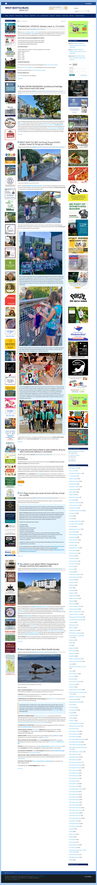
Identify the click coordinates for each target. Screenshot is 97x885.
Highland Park (42, 147)
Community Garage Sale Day (76, 510)
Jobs (38, 15)
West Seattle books (73, 736)
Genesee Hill (72, 580)
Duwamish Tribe (73, 542)
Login (70, 64)
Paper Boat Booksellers (26, 726)
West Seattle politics (74, 799)
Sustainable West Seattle (75, 702)
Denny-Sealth (72, 532)
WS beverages (72, 842)
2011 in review (72, 470)
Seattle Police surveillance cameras (77, 666)
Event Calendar (19, 15)
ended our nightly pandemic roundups (30, 32)
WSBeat (71, 860)
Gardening (71, 566)
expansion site (40, 606)
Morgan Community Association (31, 634)
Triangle (71, 712)
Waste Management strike (75, 723)
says (20, 123)
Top (18, 879)
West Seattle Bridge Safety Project (77, 739)
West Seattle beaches (74, 734)
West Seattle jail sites (74, 775)
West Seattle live (73, 781)
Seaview (71, 671)
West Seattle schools (74, 813)
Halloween (72, 585)
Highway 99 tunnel (73, 598)
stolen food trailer (53, 698)
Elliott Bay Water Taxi (74, 548)
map (29, 608)
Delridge (40, 91)
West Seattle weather (74, 823)
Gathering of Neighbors (75, 574)
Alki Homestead (73, 484)
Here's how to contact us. (39, 876)
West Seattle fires (73, 759)
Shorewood (72, 679)
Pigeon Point (72, 648)
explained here (33, 625)
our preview (45, 737)
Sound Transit (72, 684)
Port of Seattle (72, 651)
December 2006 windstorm (75, 521)
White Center (72, 834)
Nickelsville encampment (75, 633)
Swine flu (71, 704)
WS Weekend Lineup (74, 857)
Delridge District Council (75, 529)
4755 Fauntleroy (73, 476)
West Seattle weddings (74, 826)
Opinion (71, 643)
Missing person (73, 625)
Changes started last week (41, 715)
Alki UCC (56, 735)
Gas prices (71, 569)
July (11, 872)
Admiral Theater (73, 478)
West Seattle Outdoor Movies (76, 789)
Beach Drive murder (74, 497)
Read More (20, 482)
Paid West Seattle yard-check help (76, 451)
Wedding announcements (75, 726)
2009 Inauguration (73, 468)
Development (72, 537)
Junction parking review (75, 606)
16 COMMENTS (33, 147)
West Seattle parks (73, 791)
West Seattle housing (74, 773)
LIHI (40, 473)
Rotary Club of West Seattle (75, 661)
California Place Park (74, 505)
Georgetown (72, 582)
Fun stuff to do (72, 564)
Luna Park (71, 622)
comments (12, 879)
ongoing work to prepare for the (51, 124)
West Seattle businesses (74, 742)
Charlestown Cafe (73, 508)
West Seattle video (73, 821)
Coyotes (71, 516)
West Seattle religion (74, 805)
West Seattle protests (74, 802)
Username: (71, 67)
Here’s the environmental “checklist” (55, 630)
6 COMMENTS (33, 29)
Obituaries (52, 15)
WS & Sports (72, 839)
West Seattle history (74, 770)
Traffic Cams (65, 15)
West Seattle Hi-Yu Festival (75, 767)
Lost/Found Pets (44, 15)
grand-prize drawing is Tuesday (38, 70)
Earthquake (72, 545)
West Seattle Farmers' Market (76, 751)
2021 (8, 872)
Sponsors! (58, 15)
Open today (35, 729)
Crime (70, 518)
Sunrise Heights (73, 699)
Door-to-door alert (73, 540)
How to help (72, 604)
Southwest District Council (75, 689)
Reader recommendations (75, 659)
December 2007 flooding (75, 524)
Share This (20, 78)
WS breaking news (73, 845)
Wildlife (71, 837)
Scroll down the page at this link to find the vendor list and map (32, 722)
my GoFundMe (56, 709)
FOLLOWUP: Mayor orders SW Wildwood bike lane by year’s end (78, 57)
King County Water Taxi (75, 614)
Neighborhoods (73, 630)
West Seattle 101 (73, 728)
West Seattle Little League (59, 750)
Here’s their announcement (51, 64)
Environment (72, 550)
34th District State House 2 (75, 473)
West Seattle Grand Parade (75, 765)
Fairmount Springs (73, 553)
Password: (71, 71)
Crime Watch (33, 15)
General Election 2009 (74, 577)
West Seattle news (47, 91)
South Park (72, 687)
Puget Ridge (72, 656)
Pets (70, 645)
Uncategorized (72, 715)
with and (41, 761)
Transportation (73, 710)
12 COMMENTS (34, 568)
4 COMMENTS (33, 91)
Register (75, 64)
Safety (70, 664)
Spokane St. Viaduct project (75, 696)
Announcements (73, 489)
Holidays (71, 601)
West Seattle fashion (74, 754)
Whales (71, 831)
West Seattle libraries (74, 778)
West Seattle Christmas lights (76, 744)
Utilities (71, 718)
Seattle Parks (27, 615)
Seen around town (73, 673)
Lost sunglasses (72, 459)
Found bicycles (73, 558)
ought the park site (34, 632)
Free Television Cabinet (73, 455)
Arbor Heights (72, 492)
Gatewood (71, 572)
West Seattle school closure (75, 810)
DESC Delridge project (74, 534)
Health (71, 588)
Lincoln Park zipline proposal (76, 619)
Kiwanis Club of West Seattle (76, 617)
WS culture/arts (60, 147)
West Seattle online (73, 786)
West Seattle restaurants (75, 807)
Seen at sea (72, 676)
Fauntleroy (72, 556)
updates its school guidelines (26, 67)
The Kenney (72, 707)
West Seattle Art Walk (74, 731)
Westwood (71, 829)
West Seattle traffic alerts (75, 818)
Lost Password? (83, 75)
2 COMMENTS (33, 652)
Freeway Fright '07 (73, 561)
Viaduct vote (72, 720)
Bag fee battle (72, 494)
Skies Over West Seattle (74, 681)
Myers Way (39, 454)
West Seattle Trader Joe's (75, 815)
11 (13, 872)
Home (6, 15)
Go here (19, 75)
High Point (72, 593)
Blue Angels (72, 500)
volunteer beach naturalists (52, 746)
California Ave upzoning (75, 502)
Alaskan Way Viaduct (74, 481)
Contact (26, 15)
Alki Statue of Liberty (74, 486)
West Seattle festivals (74, 757)
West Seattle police (73, 797)
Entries (6, 879)
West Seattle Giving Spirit (75, 762)
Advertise (11, 15)
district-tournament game (34, 752)
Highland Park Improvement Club (34, 185)
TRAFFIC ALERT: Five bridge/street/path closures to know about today (78, 45)
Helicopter (72, 590)
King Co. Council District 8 (75, 611)
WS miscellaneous (52, 652)
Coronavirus (42, 29)
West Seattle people (74, 794)
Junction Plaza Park (74, 609)
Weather (71, 15)
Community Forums (79, 15)
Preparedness (72, 653)
